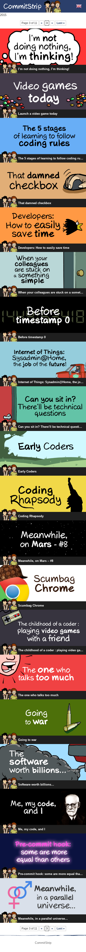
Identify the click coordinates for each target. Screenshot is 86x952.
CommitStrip (32, 6)
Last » (61, 23)
